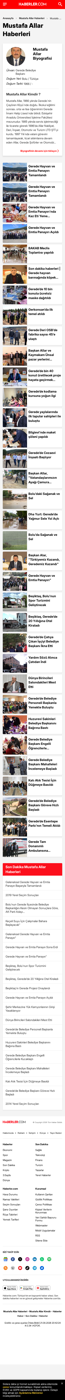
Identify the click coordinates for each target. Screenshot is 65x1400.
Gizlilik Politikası (43, 1199)
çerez (6, 1386)
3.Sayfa (7, 1175)
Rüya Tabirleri (10, 1214)
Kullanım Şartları (44, 1194)
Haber (20, 1315)
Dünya (6, 1180)
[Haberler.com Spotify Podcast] (49, 1259)
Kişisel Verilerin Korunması (43, 1211)
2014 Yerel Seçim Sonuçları (22, 1103)
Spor (5, 1155)
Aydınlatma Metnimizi (31, 1392)
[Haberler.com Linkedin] (34, 1259)
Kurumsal (40, 1188)
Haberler (7, 1144)
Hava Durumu (10, 1194)
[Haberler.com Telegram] (34, 1268)
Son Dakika (9, 1165)
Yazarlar (39, 1170)
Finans (38, 1160)
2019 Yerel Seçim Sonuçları (22, 895)
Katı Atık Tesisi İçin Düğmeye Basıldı (27, 1081)
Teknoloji (40, 1155)
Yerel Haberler (43, 1175)
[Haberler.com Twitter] (20, 1259)
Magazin (7, 1160)
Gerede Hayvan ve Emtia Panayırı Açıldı (29, 997)
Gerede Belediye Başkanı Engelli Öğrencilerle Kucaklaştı (25, 1057)
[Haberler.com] (14, 1122)
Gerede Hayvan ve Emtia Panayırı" (26, 956)
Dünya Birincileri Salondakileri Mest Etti (29, 1020)
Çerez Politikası (43, 1204)
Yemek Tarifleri (11, 1219)
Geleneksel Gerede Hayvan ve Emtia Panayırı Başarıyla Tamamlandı (28, 883)
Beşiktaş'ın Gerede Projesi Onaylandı (28, 988)
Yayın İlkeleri (56, 1133)
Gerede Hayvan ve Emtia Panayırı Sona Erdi (32, 947)
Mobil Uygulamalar (45, 1230)
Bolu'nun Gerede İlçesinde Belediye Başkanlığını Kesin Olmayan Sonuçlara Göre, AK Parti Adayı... (32, 908)
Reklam (21, 1133)
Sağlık (38, 1149)
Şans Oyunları (10, 1209)
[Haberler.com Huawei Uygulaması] (43, 1288)
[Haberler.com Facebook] (13, 1259)
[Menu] (5, 4)
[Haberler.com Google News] (5, 1259)
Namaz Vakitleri (11, 1199)
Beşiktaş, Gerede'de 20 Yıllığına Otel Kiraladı (32, 979)
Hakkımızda (8, 1133)
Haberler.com (10, 1188)
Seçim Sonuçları (11, 1204)
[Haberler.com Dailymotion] (42, 1268)
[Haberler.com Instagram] (27, 1259)
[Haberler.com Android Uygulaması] (26, 1288)
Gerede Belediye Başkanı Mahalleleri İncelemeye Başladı (27, 1070)
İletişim (32, 1133)
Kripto (6, 1170)
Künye (43, 1133)
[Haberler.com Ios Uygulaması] (10, 1288)
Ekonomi (7, 1149)
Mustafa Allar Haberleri (31, 18)
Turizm (39, 1165)
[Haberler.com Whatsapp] (42, 1259)
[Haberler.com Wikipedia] (13, 1268)
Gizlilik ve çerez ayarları (16, 1322)
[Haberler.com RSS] (5, 1268)
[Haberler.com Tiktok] (27, 1268)
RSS (37, 1235)
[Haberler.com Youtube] (20, 1268)
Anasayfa (8, 18)
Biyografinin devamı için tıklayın (38, 150)
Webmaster (41, 1225)
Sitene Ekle (41, 1240)
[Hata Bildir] (34, 1322)
